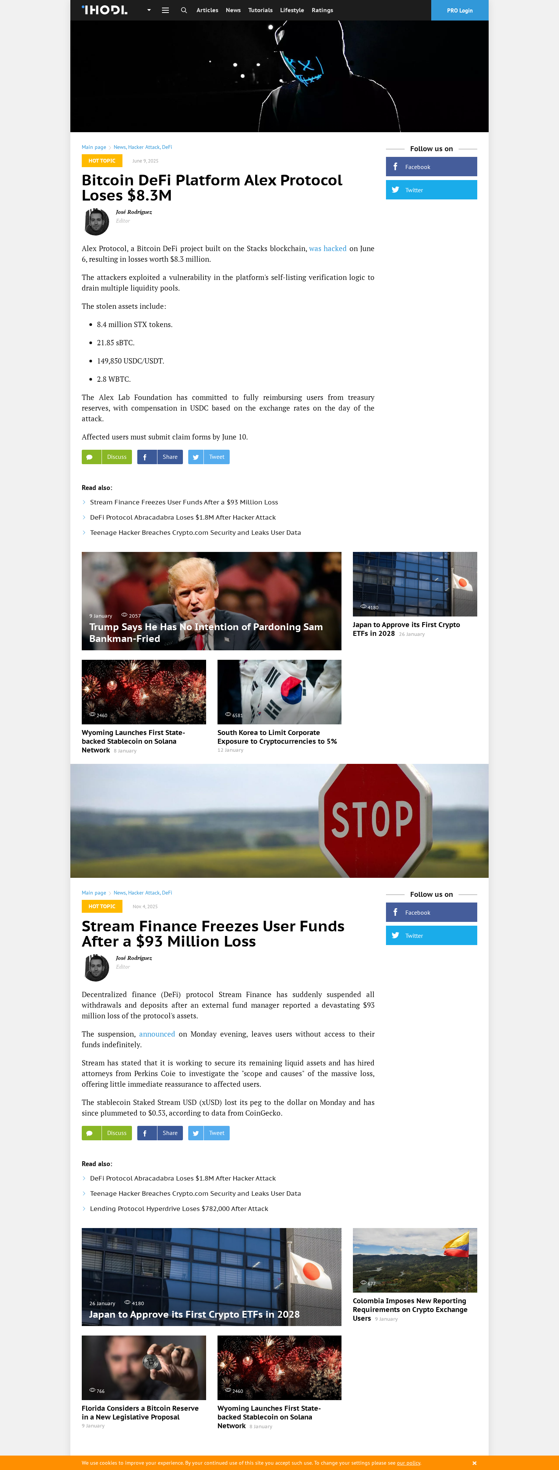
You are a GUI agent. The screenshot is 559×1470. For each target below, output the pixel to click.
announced (157, 1033)
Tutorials (260, 10)
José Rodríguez (134, 211)
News (233, 10)
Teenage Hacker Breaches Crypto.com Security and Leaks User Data (195, 532)
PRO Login (460, 10)
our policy (408, 1462)
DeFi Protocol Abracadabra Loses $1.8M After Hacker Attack (183, 517)
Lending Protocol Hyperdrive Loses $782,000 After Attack (179, 1208)
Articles (207, 10)
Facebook (417, 167)
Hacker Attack (144, 147)
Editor (123, 220)
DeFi (167, 147)
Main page (94, 147)
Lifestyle (292, 10)
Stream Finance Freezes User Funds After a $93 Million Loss (184, 502)
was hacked (328, 248)
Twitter (414, 190)
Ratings (322, 10)
